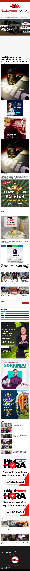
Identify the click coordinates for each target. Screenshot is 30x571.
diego (1, 63)
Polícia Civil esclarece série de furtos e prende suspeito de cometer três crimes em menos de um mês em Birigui (15, 275)
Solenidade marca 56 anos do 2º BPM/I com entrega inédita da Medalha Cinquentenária (5, 290)
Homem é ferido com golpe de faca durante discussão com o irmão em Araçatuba (6, 425)
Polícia (7, 279)
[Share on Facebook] (3, 246)
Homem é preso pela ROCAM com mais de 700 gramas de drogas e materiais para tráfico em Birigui (5, 275)
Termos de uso (2, 568)
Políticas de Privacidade (7, 567)
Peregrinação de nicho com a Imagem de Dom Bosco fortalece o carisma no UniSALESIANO (6, 430)
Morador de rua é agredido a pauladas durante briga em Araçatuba (6, 441)
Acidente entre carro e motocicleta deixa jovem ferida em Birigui (6, 436)
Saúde (4, 552)
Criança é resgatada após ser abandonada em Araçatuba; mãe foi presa (7, 265)
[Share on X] (9, 246)
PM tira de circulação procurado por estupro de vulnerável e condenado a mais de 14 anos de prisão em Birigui (24, 275)
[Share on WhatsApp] (15, 246)
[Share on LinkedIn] (20, 246)
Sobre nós (2, 567)
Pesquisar (2, 301)
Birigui (2, 279)
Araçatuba (12, 294)
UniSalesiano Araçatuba (9, 552)
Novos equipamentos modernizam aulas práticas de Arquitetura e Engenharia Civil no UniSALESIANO (6, 452)
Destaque (4, 279)
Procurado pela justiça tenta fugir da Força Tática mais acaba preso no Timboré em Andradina (22, 266)
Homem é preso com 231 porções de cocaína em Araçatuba (15, 290)
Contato (6, 568)
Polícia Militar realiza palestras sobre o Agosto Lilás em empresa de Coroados (24, 290)
